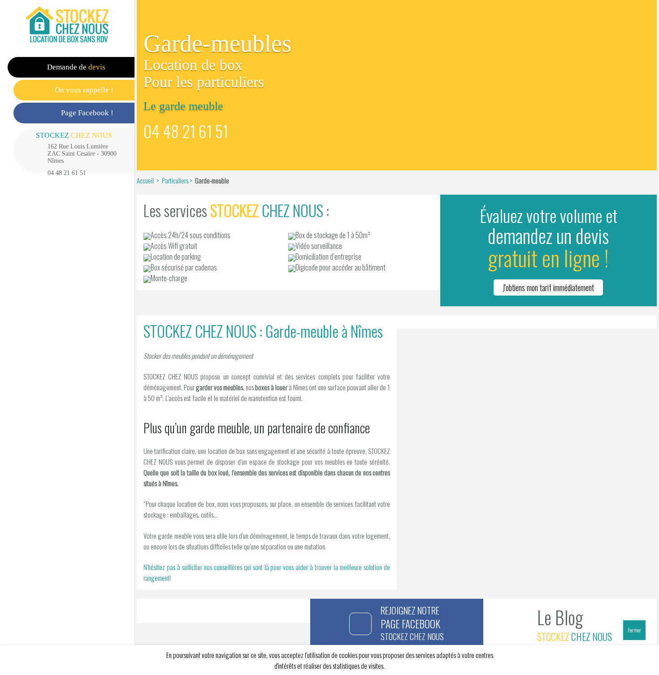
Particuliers (175, 180)
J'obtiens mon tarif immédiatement (548, 287)
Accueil (146, 180)
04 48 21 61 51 (67, 173)
